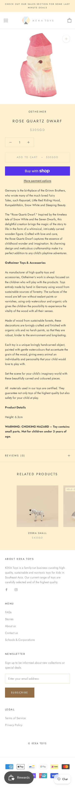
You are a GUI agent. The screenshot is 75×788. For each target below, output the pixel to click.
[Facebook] (6, 589)
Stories (9, 619)
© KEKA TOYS (37, 743)
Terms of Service (15, 718)
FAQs (8, 612)
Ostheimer (38, 112)
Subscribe (19, 692)
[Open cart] (69, 20)
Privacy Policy (13, 725)
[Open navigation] (6, 20)
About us (10, 626)
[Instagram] (16, 589)
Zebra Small (37, 533)
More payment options (37, 181)
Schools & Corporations (20, 640)
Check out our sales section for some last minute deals (37, 6)
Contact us (11, 633)
